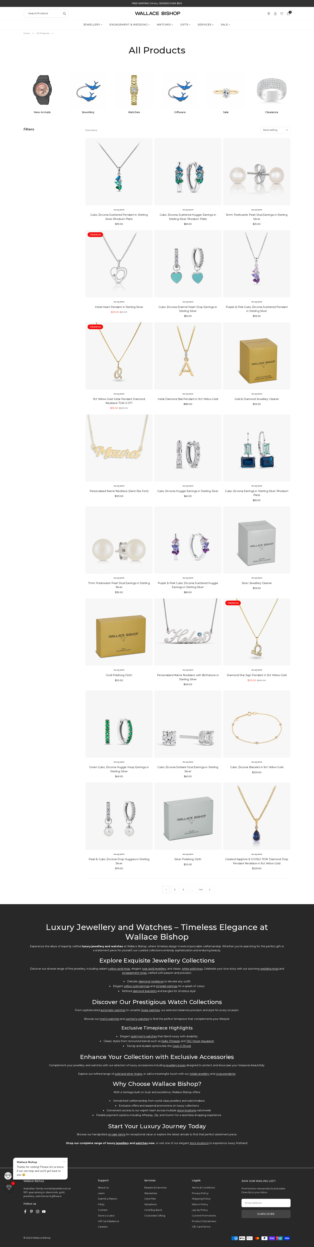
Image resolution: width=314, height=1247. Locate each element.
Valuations (150, 1204)
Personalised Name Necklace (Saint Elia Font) (119, 491)
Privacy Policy (200, 1193)
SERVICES (204, 24)
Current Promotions (204, 1215)
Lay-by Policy (200, 1209)
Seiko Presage (170, 1041)
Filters (28, 129)
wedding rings (269, 968)
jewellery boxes (176, 1065)
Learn (101, 1193)
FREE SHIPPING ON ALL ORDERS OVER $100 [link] (157, 3)
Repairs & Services (155, 1187)
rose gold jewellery (154, 968)
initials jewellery (199, 1073)
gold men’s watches (144, 1036)
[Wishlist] (282, 13)
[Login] (275, 13)
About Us (103, 1187)
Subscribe (266, 1214)
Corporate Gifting (154, 1215)
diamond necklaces (151, 981)
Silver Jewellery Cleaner (257, 583)
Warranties (150, 1193)
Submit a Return (107, 1198)
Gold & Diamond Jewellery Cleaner (257, 399)
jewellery (122, 1143)
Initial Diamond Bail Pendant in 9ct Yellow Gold (188, 399)
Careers (103, 1226)
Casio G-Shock (181, 1046)
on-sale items (117, 1134)
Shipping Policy (201, 1198)
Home (26, 33)
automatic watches (112, 1010)
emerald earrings (167, 986)
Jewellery (91, 24)
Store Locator (106, 1215)
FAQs (101, 1204)
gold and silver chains (128, 1073)
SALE (224, 24)
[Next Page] (209, 889)
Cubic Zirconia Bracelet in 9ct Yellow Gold (256, 767)
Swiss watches (150, 1010)
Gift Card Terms (201, 1226)
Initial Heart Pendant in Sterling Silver (119, 307)
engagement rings (134, 973)
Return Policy (200, 1204)
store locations (186, 1110)
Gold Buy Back (153, 1209)
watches (142, 1143)
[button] (9, 1187)
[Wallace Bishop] (157, 13)
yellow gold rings (119, 968)
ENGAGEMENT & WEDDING (128, 24)
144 (201, 889)
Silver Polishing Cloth (188, 859)
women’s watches (137, 1019)
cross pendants (225, 1073)
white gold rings (192, 968)
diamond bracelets (145, 991)
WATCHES (164, 24)
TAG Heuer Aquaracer (200, 1041)
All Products (42, 33)
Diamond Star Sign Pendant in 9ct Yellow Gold (257, 675)
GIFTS (184, 24)
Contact (103, 1209)
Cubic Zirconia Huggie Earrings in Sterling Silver (188, 491)
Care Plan (150, 1198)
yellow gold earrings (137, 986)
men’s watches (109, 1019)
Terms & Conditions (203, 1187)
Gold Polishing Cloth (119, 675)
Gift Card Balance (108, 1221)
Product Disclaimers (204, 1221)
